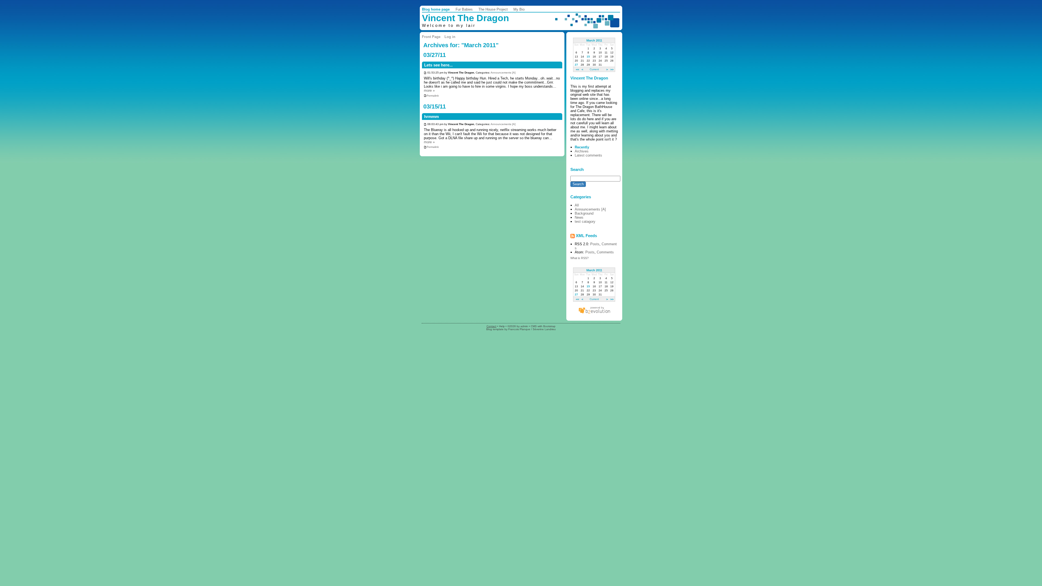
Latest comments (588, 155)
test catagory (585, 221)
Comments (605, 252)
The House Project (493, 9)
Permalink (433, 95)
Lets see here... (438, 65)
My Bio (519, 9)
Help (502, 326)
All (577, 205)
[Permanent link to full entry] (425, 72)
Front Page (431, 37)
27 (576, 64)
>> (612, 69)
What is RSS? (579, 258)
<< (577, 69)
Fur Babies (464, 9)
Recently (582, 147)
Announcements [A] (503, 72)
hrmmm (431, 116)
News (579, 217)
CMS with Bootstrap (543, 326)
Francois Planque (519, 329)
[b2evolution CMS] (594, 313)
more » (429, 90)
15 (588, 56)
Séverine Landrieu (544, 329)
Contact (491, 326)
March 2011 (594, 40)
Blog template (495, 329)
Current (594, 69)
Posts (594, 244)
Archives (582, 151)
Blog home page (436, 9)
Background (584, 213)
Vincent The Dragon (465, 18)
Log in (449, 37)
